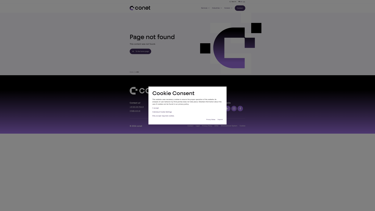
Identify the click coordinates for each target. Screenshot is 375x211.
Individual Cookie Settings (162, 112)
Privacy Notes (210, 119)
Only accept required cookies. (163, 116)
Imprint (220, 119)
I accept (155, 108)
